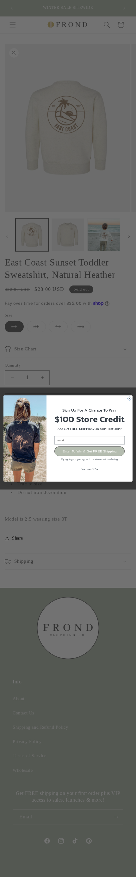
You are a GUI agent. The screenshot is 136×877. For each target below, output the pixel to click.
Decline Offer (89, 469)
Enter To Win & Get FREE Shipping (90, 451)
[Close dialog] (129, 398)
